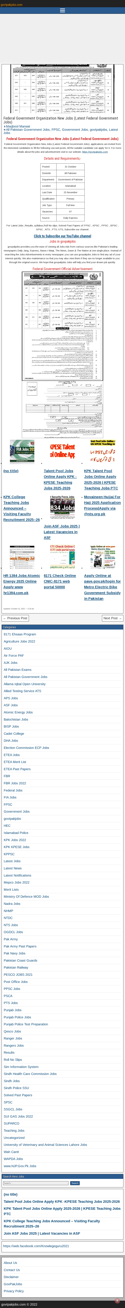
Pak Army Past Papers (20, 946)
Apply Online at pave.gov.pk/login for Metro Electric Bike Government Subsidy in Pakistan (102, 587)
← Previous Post (15, 618)
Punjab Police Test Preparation (26, 1024)
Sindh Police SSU (16, 1088)
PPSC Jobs (12, 989)
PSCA (8, 996)
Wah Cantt (11, 1152)
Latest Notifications (17, 875)
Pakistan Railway (16, 967)
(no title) (10, 471)
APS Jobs (11, 698)
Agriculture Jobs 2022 (19, 641)
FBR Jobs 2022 (15, 783)
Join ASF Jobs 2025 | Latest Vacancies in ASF (62, 532)
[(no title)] (22, 452)
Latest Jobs (12, 861)
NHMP (8, 911)
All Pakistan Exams (17, 669)
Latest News (13, 868)
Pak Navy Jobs (14, 953)
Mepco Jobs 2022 (16, 882)
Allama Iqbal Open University (25, 684)
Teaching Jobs (14, 1130)
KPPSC (9, 854)
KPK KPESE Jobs (16, 847)
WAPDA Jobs (13, 1159)
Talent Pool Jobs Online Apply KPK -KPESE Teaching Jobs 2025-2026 (62, 1202)
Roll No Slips (13, 1059)
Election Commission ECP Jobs (26, 748)
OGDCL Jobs (13, 932)
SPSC (8, 1102)
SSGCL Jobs (13, 1109)
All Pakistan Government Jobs (28, 129)
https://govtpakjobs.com (95, 151)
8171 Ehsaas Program (20, 634)
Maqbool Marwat (18, 126)
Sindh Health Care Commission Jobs (30, 1074)
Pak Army (11, 939)
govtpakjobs (98, 129)
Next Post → (113, 618)
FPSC (56, 129)
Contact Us (12, 1270)
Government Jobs (75, 129)
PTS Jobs (11, 1003)
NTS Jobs (11, 925)
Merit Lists (11, 889)
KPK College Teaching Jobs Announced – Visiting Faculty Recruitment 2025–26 (21, 508)
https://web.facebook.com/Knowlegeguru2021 (36, 1246)
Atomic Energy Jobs (18, 712)
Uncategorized (14, 1138)
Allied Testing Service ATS (22, 691)
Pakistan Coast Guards (20, 960)
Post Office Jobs (16, 982)
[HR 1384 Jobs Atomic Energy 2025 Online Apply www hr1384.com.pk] (22, 557)
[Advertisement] (62, 38)
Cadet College (14, 733)
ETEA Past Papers (17, 769)
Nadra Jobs (12, 904)
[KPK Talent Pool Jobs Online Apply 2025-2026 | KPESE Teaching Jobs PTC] (103, 452)
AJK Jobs (10, 662)
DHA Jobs (11, 740)
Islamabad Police (16, 833)
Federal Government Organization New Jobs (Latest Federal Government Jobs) (60, 120)
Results (9, 1052)
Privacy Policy (14, 1291)
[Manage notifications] (117, 1300)
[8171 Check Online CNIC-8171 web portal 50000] (62, 557)
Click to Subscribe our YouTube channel (62, 236)
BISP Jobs (11, 726)
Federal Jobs (13, 790)
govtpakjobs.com (11, 5)
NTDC (8, 918)
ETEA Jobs (12, 755)
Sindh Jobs (12, 1081)
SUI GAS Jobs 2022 (18, 1116)
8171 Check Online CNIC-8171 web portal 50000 (60, 581)
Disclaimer (11, 1277)
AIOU (8, 648)
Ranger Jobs (13, 1038)
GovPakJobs (13, 1284)
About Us (10, 1263)
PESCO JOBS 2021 (18, 974)
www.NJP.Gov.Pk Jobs (20, 1166)
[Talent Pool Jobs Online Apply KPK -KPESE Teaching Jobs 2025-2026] (62, 452)
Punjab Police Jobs (17, 1017)
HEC (7, 825)
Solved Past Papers (18, 1095)
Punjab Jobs (12, 1010)
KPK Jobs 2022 (15, 840)
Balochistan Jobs (16, 719)
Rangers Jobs (14, 1045)
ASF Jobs (11, 705)
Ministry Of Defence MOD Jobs (26, 896)
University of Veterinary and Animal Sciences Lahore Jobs (45, 1145)
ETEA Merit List (15, 762)
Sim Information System (21, 1067)
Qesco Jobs (12, 1031)
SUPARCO (11, 1123)
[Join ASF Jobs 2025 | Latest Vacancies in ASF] (62, 508)
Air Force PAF (14, 655)
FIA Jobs (10, 797)
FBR (7, 776)
